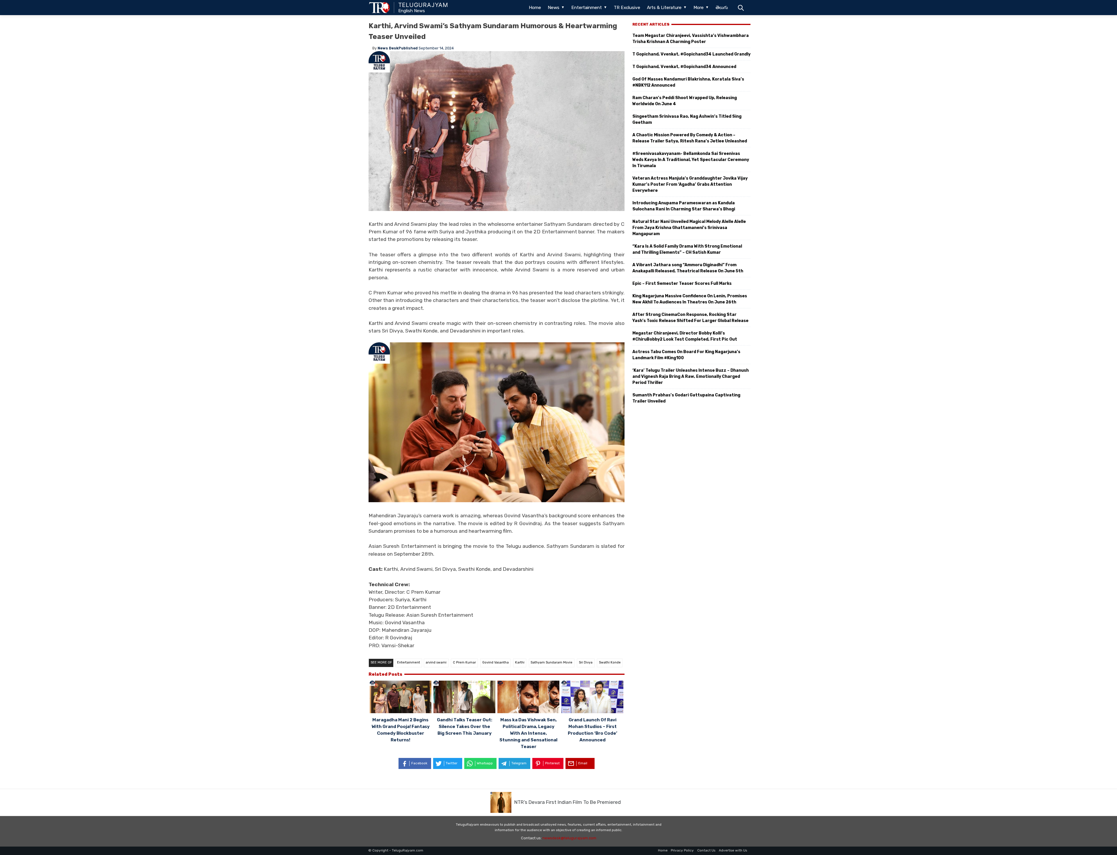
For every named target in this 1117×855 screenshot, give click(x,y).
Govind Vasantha (495, 662)
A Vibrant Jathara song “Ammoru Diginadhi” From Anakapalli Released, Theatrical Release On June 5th (687, 267)
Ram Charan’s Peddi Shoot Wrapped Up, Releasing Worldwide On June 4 (684, 100)
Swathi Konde (610, 662)
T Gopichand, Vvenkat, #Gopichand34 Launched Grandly (691, 54)
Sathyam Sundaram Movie (551, 662)
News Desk (388, 48)
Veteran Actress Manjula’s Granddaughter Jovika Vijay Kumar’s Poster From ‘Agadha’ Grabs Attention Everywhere (690, 184)
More (698, 7)
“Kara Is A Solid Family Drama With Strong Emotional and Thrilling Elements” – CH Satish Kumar (687, 249)
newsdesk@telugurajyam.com (569, 838)
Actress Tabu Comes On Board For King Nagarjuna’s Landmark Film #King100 (686, 354)
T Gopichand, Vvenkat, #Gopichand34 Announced (684, 66)
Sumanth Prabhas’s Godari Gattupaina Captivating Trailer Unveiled (686, 398)
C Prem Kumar (464, 662)
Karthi (519, 662)
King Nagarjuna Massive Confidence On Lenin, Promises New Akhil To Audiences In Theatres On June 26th (689, 299)
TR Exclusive (627, 7)
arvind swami (436, 662)
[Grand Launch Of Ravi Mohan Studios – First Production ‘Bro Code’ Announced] (592, 698)
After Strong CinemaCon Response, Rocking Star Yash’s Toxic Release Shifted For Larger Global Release (690, 317)
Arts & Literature (664, 7)
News (553, 7)
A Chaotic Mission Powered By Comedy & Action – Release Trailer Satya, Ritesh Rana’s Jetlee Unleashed (689, 138)
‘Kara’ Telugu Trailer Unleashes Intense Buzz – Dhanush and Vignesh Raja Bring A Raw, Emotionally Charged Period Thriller (690, 376)
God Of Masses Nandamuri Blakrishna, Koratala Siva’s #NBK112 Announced (688, 82)
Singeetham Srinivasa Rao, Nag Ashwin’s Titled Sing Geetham (686, 119)
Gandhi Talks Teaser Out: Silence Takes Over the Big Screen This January (464, 726)
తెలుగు (722, 7)
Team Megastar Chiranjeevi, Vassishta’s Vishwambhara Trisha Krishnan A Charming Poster (690, 38)
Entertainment (586, 7)
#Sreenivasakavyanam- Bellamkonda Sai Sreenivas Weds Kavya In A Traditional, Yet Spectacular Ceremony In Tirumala (690, 159)
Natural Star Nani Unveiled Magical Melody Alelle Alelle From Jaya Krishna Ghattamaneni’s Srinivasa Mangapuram (689, 227)
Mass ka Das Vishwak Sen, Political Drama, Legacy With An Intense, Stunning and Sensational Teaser (528, 733)
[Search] (740, 7)
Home (535, 7)
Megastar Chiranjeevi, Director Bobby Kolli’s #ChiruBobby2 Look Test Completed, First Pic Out (684, 336)
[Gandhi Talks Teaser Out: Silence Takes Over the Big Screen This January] (464, 698)
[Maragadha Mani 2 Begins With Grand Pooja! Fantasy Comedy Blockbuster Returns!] (401, 698)
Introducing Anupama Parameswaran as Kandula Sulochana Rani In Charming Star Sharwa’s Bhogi (683, 206)
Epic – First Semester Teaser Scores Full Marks (682, 283)
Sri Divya (586, 662)
